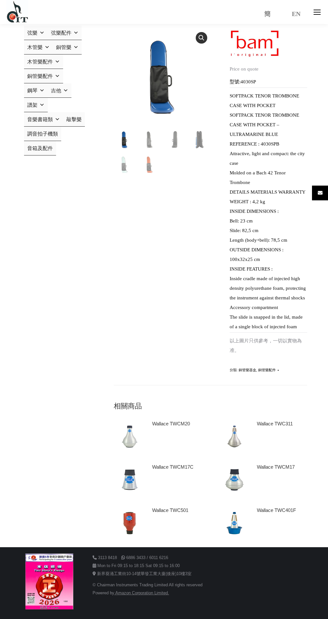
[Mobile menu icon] (317, 12)
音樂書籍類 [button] (40, 119)
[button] (201, 38)
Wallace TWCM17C (172, 467)
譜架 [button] (32, 105)
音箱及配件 (40, 148)
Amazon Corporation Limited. (141, 592)
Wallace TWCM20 (171, 423)
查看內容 (164, 441)
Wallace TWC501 (170, 510)
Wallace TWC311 (275, 423)
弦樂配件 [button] (61, 33)
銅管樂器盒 (247, 370)
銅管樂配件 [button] (40, 76)
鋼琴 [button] (32, 90)
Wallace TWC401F (276, 510)
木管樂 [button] (35, 47)
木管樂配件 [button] (40, 61)
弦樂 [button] (32, 33)
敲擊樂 (74, 119)
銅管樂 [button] (63, 47)
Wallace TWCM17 (276, 467)
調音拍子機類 (42, 134)
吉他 (56, 90)
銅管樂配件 (267, 370)
